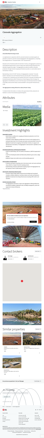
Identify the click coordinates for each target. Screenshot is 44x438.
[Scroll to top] (40, 407)
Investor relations (37, 419)
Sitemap (4, 421)
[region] (22, 219)
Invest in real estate (22, 416)
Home (3, 406)
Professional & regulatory (17, 432)
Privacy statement (11, 431)
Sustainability (37, 418)
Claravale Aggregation (16, 406)
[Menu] (39, 2)
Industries (20, 422)
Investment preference (6, 419)
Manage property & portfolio (23, 418)
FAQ (3, 415)
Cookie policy (33, 431)
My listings (4, 418)
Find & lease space (22, 415)
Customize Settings (10, 222)
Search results (8, 406)
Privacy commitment (19, 431)
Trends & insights (21, 424)
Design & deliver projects (23, 419)
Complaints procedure (27, 432)
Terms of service (27, 431)
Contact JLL (36, 416)
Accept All (33, 221)
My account (4, 416)
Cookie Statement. (11, 218)
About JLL (36, 415)
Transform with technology (23, 421)
